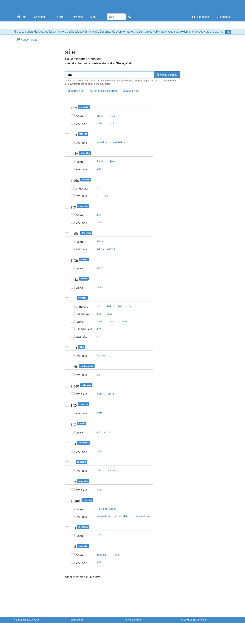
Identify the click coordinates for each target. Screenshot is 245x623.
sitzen (100, 268)
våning (111, 249)
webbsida (119, 142)
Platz (113, 115)
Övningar (40, 17)
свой (99, 321)
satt (98, 562)
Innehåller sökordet (105, 91)
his (98, 306)
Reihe (100, 241)
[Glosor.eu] (33, 6)
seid (98, 215)
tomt (111, 123)
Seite (112, 161)
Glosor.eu (201, 619)
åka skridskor (104, 516)
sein (98, 432)
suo (109, 314)
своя (111, 321)
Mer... (94, 17)
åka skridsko (143, 516)
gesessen (102, 555)
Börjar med (77, 91)
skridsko (124, 516)
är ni (111, 394)
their (109, 306)
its (130, 306)
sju (106, 195)
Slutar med (132, 91)
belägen (101, 355)
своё (124, 321)
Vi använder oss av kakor (26, 619)
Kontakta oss (76, 619)
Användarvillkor (133, 619)
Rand (99, 161)
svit (98, 249)
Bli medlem (202, 17)
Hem (23, 17)
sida (98, 169)
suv (98, 329)
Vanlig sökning (168, 74)
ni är (99, 222)
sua (98, 314)
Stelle (99, 115)
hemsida (101, 142)
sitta (98, 470)
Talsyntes (77, 17)
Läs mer (220, 31)
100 (98, 535)
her (120, 306)
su (97, 336)
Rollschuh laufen (106, 509)
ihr (109, 432)
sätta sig (113, 470)
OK (228, 31)
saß (117, 555)
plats (99, 123)
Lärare (60, 17)
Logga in (225, 17)
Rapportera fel (29, 39)
